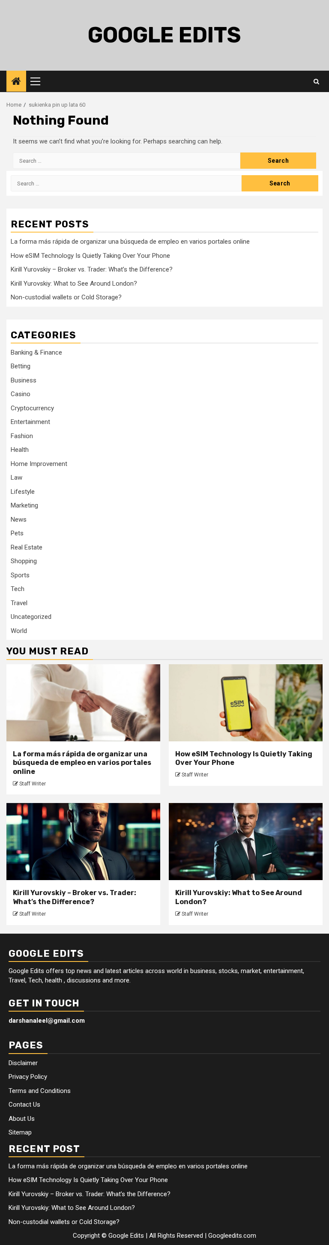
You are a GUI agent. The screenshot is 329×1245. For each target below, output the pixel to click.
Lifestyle (23, 492)
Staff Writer (32, 784)
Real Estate (26, 547)
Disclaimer (23, 1063)
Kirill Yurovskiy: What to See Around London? (74, 283)
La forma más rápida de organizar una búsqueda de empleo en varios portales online (130, 241)
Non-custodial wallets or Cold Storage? (66, 297)
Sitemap (20, 1132)
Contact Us (24, 1104)
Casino (20, 394)
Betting (20, 366)
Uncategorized (31, 617)
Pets (17, 533)
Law (16, 477)
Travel (19, 603)
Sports (20, 575)
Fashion (22, 436)
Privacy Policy (28, 1077)
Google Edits (164, 35)
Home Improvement (39, 464)
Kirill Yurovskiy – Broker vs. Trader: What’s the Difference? (92, 269)
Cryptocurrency (32, 408)
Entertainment (30, 422)
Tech (17, 589)
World (19, 631)
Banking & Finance (36, 352)
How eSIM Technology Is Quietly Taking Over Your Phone (90, 256)
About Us (22, 1119)
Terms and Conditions (40, 1091)
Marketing (24, 505)
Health (20, 450)
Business (23, 380)
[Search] (316, 81)
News (19, 519)
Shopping (24, 561)
